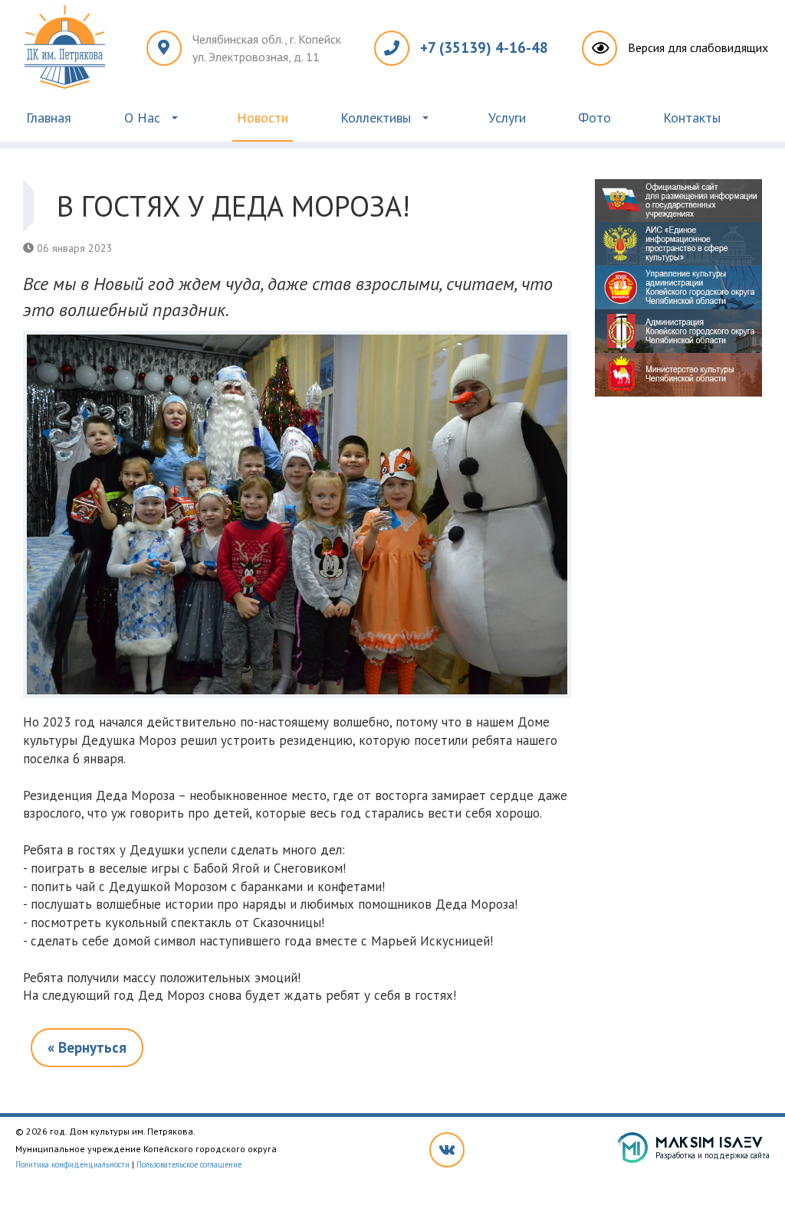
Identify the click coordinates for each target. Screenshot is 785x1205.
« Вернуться (87, 1047)
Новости (262, 117)
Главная (48, 117)
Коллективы (375, 117)
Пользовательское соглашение (188, 1164)
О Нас (142, 117)
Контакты (692, 117)
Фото (594, 117)
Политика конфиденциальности (72, 1164)
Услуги (507, 117)
